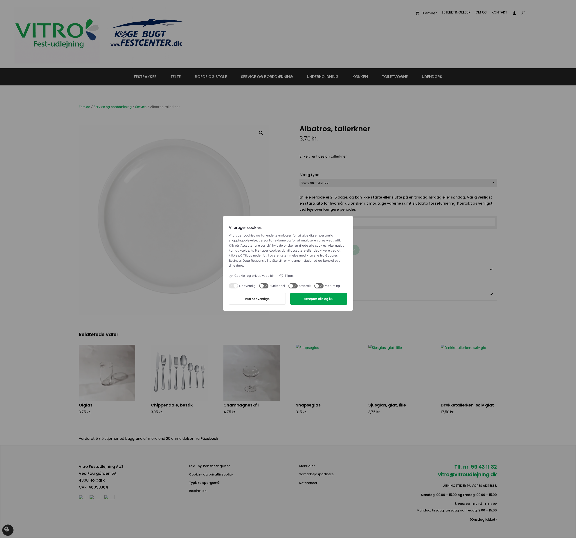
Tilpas (289, 276)
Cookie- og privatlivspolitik (254, 276)
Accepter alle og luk (318, 299)
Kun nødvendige (257, 299)
